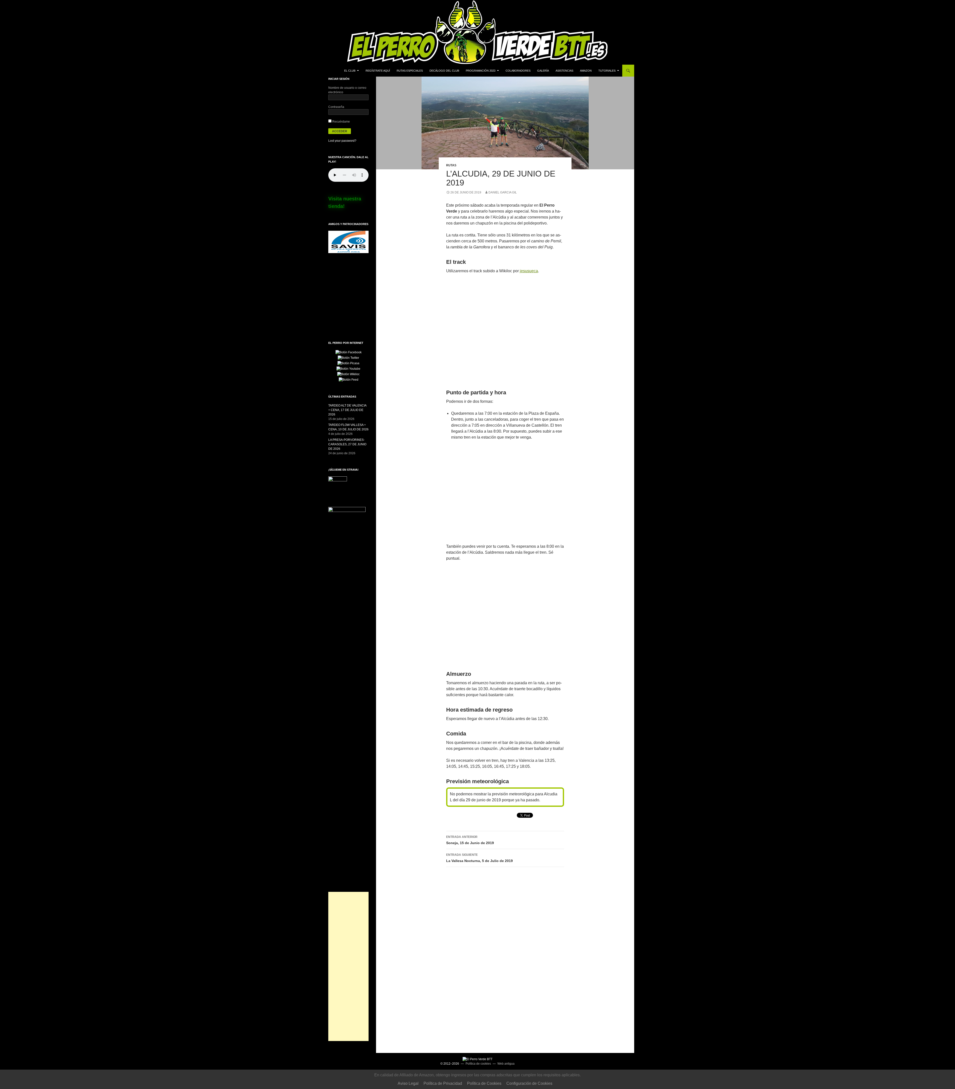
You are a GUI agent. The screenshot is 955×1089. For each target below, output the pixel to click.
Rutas (451, 165)
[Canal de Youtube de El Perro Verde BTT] (348, 368)
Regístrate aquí (378, 70)
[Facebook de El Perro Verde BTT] (348, 352)
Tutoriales (607, 70)
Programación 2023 (480, 70)
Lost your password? (342, 140)
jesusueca (529, 271)
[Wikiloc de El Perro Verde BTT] (348, 374)
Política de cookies (478, 1063)
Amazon (586, 70)
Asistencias (564, 70)
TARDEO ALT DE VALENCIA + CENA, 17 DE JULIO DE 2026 (347, 410)
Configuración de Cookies (529, 1083)
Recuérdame (341, 121)
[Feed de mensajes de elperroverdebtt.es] (348, 379)
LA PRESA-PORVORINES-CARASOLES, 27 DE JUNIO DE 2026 (347, 444)
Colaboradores (518, 70)
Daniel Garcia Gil (502, 192)
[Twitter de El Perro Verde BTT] (348, 357)
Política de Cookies (484, 1083)
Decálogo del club (444, 70)
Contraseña (336, 107)
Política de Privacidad (443, 1083)
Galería (543, 70)
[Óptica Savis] (348, 241)
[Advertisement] (348, 966)
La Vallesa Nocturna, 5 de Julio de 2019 (479, 858)
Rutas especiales (410, 70)
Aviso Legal (408, 1083)
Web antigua (506, 1063)
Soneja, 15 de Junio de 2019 (470, 840)
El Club (349, 70)
